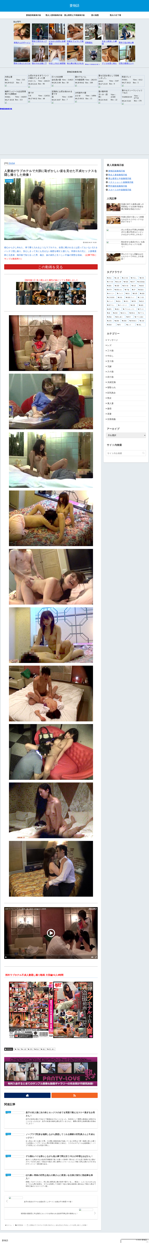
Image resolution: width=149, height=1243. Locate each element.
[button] (143, 453)
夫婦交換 (111, 382)
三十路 (110, 350)
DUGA (12, 163)
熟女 (37, 1049)
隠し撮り (52, 1049)
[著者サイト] (27, 1095)
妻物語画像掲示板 (116, 170)
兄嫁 (109, 366)
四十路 (110, 376)
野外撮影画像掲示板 (117, 185)
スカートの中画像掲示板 (119, 189)
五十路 (110, 360)
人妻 (24, 1049)
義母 (109, 408)
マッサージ (112, 339)
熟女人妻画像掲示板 (117, 174)
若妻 (109, 413)
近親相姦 (111, 418)
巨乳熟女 (9, 1049)
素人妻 (110, 403)
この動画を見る (51, 266)
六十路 (110, 371)
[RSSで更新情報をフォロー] (74, 1095)
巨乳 (31, 1049)
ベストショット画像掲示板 (120, 182)
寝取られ (111, 387)
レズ (109, 345)
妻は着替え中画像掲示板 (119, 178)
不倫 (18, 1049)
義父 (44, 1049)
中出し (110, 355)
